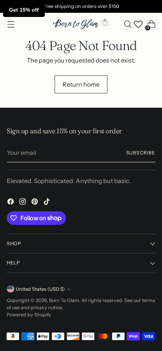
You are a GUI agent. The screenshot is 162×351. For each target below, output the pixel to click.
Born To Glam (64, 300)
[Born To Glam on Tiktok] (47, 203)
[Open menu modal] (10, 24)
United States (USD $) (40, 289)
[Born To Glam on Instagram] (23, 203)
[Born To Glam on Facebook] (11, 203)
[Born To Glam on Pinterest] (35, 203)
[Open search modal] (127, 24)
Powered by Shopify (29, 314)
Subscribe (141, 153)
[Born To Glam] (81, 24)
